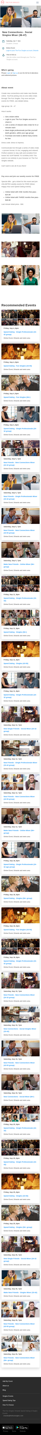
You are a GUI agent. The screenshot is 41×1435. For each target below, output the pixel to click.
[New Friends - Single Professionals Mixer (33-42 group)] (20, 482)
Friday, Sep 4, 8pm (11, 328)
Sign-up (15, 73)
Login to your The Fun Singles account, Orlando (22, 50)
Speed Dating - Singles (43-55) (16, 663)
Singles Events (8, 1396)
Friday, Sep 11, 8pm (12, 594)
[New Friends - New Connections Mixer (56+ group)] (20, 1343)
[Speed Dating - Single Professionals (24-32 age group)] (20, 850)
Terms (14, 1431)
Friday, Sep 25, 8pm (12, 1124)
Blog (4, 1390)
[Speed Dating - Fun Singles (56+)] (20, 383)
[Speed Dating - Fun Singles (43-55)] (20, 351)
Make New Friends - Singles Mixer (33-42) (20, 1292)
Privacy (5, 1431)
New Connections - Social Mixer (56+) (19, 1097)
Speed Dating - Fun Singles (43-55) (18, 366)
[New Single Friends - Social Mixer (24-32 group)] (20, 714)
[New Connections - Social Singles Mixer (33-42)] (20, 1014)
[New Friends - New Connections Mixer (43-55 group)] (20, 516)
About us (6, 1386)
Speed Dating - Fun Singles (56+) (17, 397)
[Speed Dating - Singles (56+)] (20, 618)
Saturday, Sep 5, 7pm (12, 459)
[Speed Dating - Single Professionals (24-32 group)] (20, 414)
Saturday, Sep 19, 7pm (13, 991)
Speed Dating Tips (9, 1400)
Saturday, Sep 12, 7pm (13, 725)
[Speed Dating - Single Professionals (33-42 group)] (20, 318)
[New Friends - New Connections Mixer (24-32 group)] (20, 448)
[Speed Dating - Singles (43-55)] (20, 649)
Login (8, 73)
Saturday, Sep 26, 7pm (13, 1255)
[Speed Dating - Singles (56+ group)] (20, 884)
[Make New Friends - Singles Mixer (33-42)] (20, 1278)
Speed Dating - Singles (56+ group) (18, 898)
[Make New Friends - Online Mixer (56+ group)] (20, 550)
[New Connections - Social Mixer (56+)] (20, 1082)
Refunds (23, 1431)
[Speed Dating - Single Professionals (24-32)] (20, 1114)
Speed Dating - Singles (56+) (15, 632)
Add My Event (8, 1381)
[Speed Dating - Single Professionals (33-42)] (20, 584)
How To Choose (8, 1405)
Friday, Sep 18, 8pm (12, 861)
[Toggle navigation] (37, 2)
